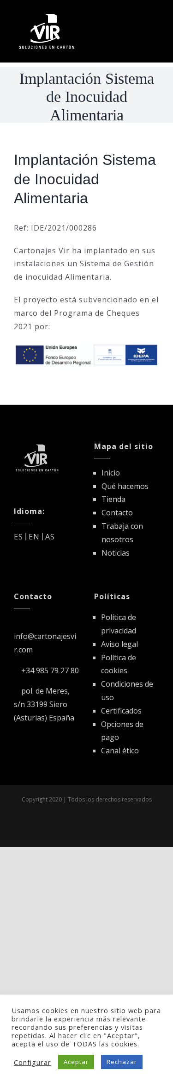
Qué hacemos (125, 486)
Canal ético (120, 750)
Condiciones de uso (127, 690)
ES (18, 536)
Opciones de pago (122, 731)
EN (34, 536)
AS (50, 536)
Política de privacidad (118, 624)
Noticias (115, 553)
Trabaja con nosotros (122, 533)
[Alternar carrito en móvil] (138, 15)
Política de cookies (118, 664)
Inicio (110, 473)
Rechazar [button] (122, 1062)
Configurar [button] (32, 1062)
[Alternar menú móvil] (155, 15)
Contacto (117, 512)
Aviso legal (119, 644)
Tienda (113, 499)
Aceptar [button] (76, 1062)
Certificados (121, 711)
